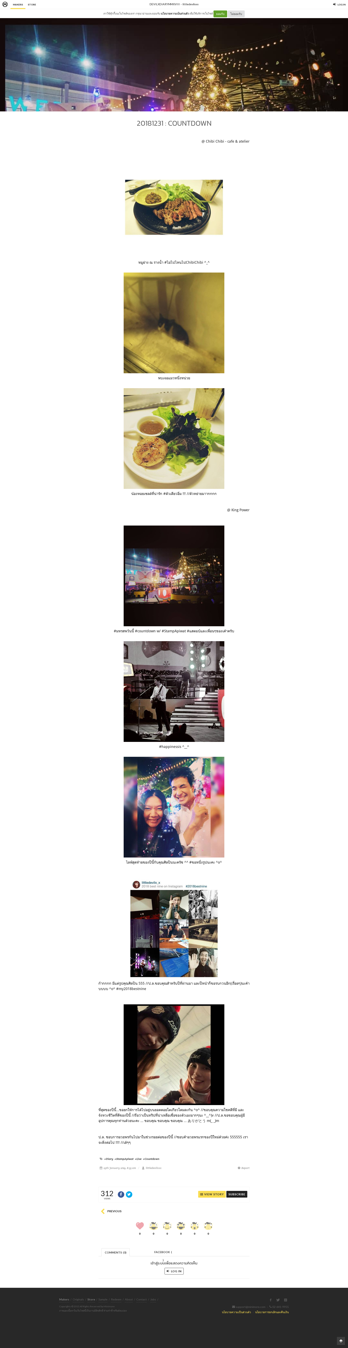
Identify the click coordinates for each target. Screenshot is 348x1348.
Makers (18, 4)
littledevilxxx (191, 4)
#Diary (108, 1158)
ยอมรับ (220, 14)
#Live (138, 1158)
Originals (78, 1299)
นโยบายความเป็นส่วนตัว (175, 13)
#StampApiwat (124, 1158)
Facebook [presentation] (163, 1253)
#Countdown (151, 1158)
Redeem (116, 1299)
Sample (103, 1299)
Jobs (153, 1299)
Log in (176, 1271)
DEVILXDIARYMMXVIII (165, 4)
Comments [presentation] (115, 1252)
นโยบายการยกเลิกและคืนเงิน (272, 1312)
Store (32, 4)
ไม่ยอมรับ (236, 14)
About (129, 1299)
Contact (141, 1299)
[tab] (116, 1252)
